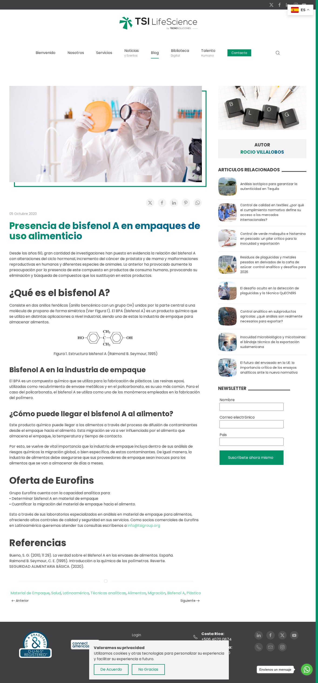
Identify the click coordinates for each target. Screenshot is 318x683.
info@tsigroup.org (144, 525)
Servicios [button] (104, 52)
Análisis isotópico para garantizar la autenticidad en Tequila (268, 186)
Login (136, 635)
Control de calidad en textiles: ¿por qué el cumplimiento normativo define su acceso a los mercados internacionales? (272, 212)
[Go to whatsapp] (307, 669)
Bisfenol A (176, 593)
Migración (157, 593)
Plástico (193, 593)
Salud (56, 593)
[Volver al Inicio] (158, 22)
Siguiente (188, 600)
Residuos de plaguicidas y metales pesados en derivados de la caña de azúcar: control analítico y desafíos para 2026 (273, 264)
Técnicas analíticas (108, 593)
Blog (155, 52)
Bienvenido (45, 52)
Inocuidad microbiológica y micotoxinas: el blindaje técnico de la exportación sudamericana (273, 342)
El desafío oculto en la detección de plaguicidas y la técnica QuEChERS (269, 290)
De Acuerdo (111, 669)
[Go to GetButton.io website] (306, 678)
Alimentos (137, 593)
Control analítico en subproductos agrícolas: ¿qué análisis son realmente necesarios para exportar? (271, 316)
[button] (277, 53)
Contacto (239, 53)
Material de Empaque (30, 593)
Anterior (22, 600)
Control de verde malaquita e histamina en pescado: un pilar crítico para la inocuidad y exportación (273, 238)
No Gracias (148, 669)
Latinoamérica (76, 593)
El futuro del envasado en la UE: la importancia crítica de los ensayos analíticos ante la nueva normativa (269, 367)
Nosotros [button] (76, 52)
